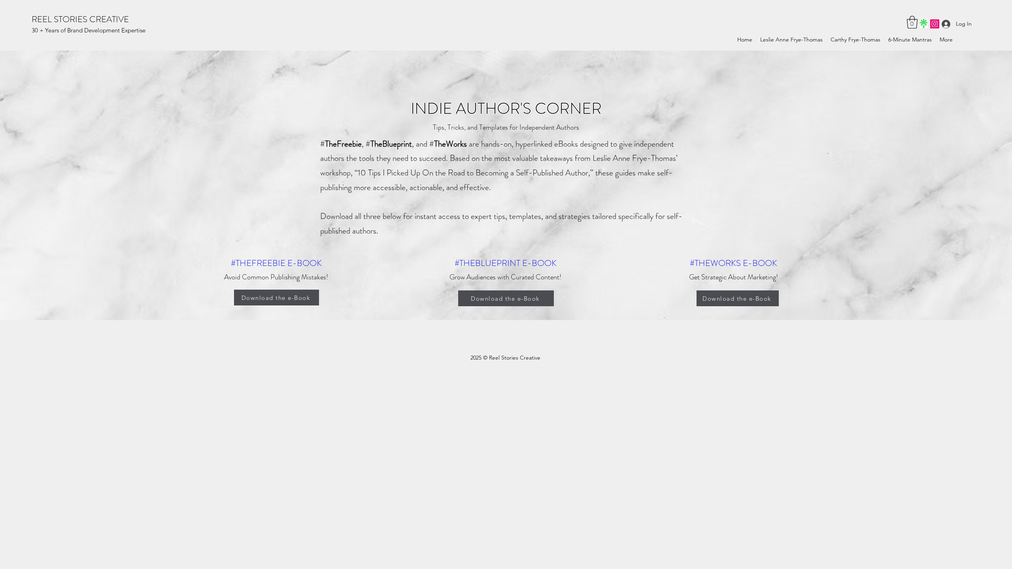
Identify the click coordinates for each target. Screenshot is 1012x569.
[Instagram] (934, 23)
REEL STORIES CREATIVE (80, 19)
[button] (912, 22)
